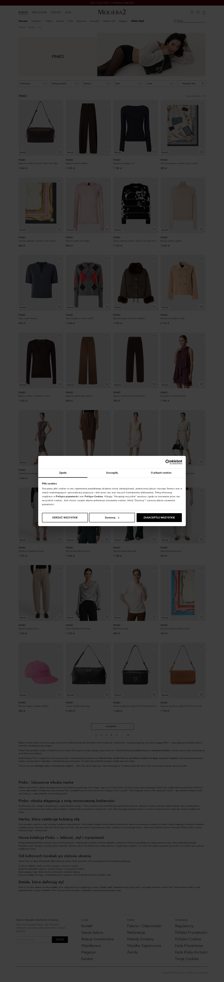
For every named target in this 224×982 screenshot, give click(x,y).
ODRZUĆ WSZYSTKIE (65, 517)
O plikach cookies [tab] (161, 472)
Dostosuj (110, 517)
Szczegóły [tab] (112, 472)
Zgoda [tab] (63, 472)
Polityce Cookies (94, 496)
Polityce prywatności (67, 496)
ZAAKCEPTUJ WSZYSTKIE (159, 517)
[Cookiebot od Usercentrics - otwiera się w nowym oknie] (167, 462)
